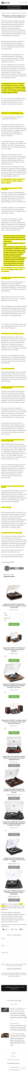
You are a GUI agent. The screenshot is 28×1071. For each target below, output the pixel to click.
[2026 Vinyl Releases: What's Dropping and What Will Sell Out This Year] (5, 1035)
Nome (3, 938)
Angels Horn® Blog (6, 13)
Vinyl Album (13, 1008)
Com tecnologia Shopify (14, 1069)
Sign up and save (14, 1059)
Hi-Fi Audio (12, 1033)
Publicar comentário (14, 968)
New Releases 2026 (20, 1033)
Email (3, 945)
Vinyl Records (13, 1036)
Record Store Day (14, 1035)
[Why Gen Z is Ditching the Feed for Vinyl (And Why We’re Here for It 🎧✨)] (5, 1010)
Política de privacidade (21, 973)
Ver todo (14, 1004)
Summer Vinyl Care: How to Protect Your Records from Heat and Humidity (18, 1028)
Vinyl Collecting (19, 1008)
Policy (13, 1056)
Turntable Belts (13, 13)
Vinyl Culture (18, 1009)
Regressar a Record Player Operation (15, 988)
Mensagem (4, 952)
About (13, 1053)
